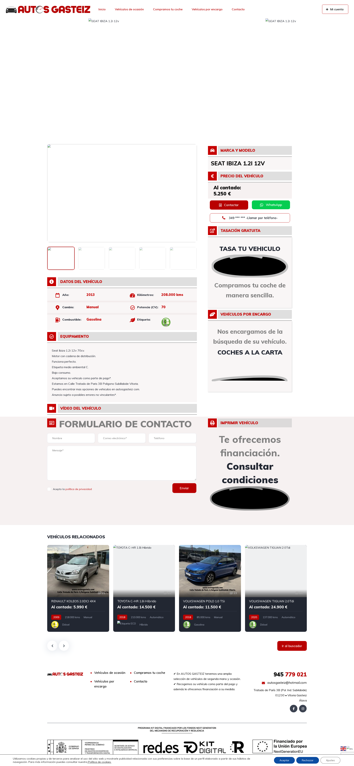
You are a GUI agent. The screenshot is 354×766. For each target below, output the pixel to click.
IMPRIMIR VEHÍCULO (239, 423)
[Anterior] (52, 646)
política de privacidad (78, 489)
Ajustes (330, 760)
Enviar (184, 488)
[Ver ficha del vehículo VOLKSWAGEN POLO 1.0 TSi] (210, 588)
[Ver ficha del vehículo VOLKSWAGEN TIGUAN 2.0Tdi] (276, 588)
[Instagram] (303, 708)
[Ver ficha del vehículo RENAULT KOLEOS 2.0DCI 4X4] (78, 588)
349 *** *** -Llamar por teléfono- (253, 218)
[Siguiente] (64, 646)
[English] (343, 748)
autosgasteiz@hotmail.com (287, 683)
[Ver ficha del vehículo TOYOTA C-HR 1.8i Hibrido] (144, 588)
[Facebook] (293, 708)
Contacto (238, 9)
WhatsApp (274, 205)
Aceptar (284, 760)
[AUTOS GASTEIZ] (48, 9)
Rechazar (307, 760)
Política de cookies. (99, 762)
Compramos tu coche (168, 9)
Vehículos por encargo (207, 9)
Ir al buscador (292, 646)
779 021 (290, 674)
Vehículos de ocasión (129, 9)
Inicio (102, 9)
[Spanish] (350, 748)
